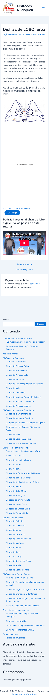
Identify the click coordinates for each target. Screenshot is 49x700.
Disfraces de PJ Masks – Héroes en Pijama (25, 423)
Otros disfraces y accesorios (16, 610)
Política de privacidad (15, 638)
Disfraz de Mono (13, 530)
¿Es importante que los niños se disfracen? (25, 342)
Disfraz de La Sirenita (15, 392)
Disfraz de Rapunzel (15, 379)
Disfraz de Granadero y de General (21, 594)
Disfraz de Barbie (13, 464)
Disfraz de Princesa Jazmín (18, 406)
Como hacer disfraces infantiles (17, 338)
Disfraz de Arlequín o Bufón (18, 460)
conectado (35, 284)
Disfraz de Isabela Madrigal (18, 478)
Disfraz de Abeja (13, 565)
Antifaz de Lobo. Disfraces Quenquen (17, 208)
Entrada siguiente (24, 270)
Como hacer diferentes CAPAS (20, 630)
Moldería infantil (10, 354)
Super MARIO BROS (15, 455)
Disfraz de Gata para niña (17, 570)
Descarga (12, 213)
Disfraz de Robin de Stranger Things (22, 482)
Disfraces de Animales (13, 517)
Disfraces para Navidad (16, 621)
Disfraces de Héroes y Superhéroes (19, 410)
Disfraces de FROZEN (16, 361)
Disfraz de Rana (13, 552)
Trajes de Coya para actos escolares (22, 605)
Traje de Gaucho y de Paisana (19, 578)
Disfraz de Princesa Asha (17, 366)
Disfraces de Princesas (13, 358)
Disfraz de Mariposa (15, 543)
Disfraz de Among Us (15, 495)
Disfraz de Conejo (14, 556)
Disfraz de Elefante (14, 521)
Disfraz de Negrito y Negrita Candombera (25, 589)
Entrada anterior (24, 264)
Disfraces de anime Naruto (18, 500)
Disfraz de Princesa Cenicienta (20, 401)
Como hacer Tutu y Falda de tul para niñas (25, 625)
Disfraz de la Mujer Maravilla (18, 414)
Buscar (6, 319)
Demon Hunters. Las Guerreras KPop (23, 451)
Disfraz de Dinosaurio (15, 534)
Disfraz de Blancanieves (17, 370)
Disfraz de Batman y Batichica (19, 418)
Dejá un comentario (12, 34)
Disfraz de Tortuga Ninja (17, 513)
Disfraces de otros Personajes (17, 448)
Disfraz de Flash (13, 434)
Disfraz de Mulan (13, 388)
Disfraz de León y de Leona (18, 539)
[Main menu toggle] (43, 8)
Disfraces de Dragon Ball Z (18, 509)
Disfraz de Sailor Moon (16, 491)
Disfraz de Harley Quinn (16, 504)
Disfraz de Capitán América (18, 439)
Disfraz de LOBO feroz (16, 525)
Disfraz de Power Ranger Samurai (21, 443)
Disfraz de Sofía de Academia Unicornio (24, 473)
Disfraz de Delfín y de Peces (18, 561)
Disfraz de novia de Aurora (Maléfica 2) (23, 397)
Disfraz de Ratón (13, 547)
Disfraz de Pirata (13, 486)
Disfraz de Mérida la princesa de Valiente (24, 384)
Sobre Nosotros (10, 634)
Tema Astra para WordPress (24, 694)
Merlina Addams (13, 469)
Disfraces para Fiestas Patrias (16, 574)
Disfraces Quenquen (25, 8)
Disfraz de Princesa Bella (17, 375)
